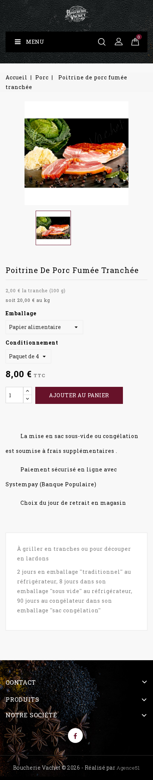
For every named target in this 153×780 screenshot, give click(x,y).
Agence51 (128, 767)
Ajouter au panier (79, 395)
